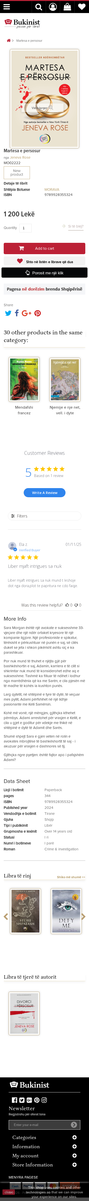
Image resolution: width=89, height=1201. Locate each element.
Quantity (10, 228)
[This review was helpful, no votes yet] (67, 605)
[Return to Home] (8, 41)
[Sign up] (74, 1124)
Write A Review (44, 492)
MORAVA (51, 189)
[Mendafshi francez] (24, 378)
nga (6, 157)
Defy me (65, 938)
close (9, 1192)
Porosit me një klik (48, 273)
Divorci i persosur (24, 1042)
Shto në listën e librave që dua (49, 262)
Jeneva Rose (20, 157)
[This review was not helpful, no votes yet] (76, 605)
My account (25, 1156)
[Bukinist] (22, 24)
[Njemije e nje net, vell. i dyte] (64, 378)
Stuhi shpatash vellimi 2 (24, 940)
